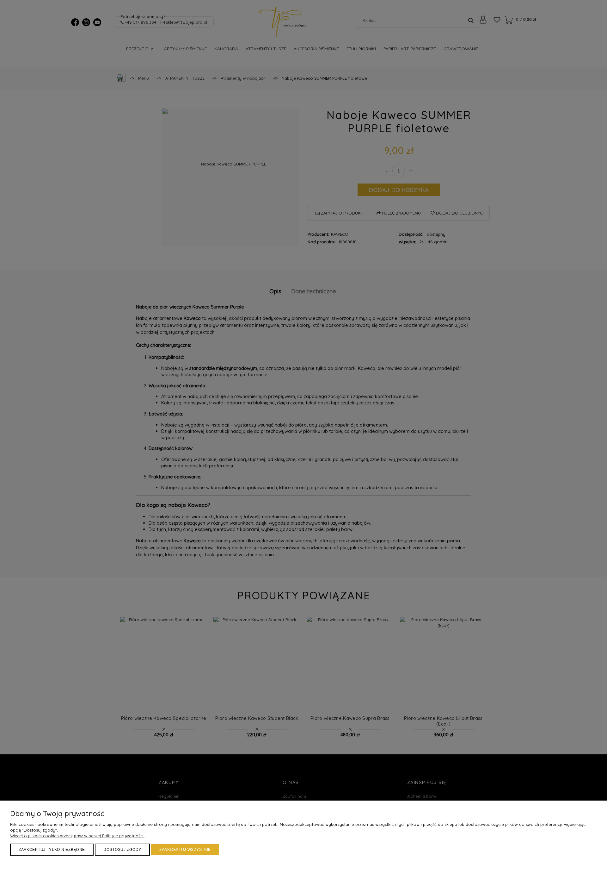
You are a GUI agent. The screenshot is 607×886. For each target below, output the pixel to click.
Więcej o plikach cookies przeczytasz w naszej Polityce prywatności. (77, 835)
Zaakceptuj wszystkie (185, 849)
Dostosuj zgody (122, 849)
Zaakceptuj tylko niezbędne (52, 849)
